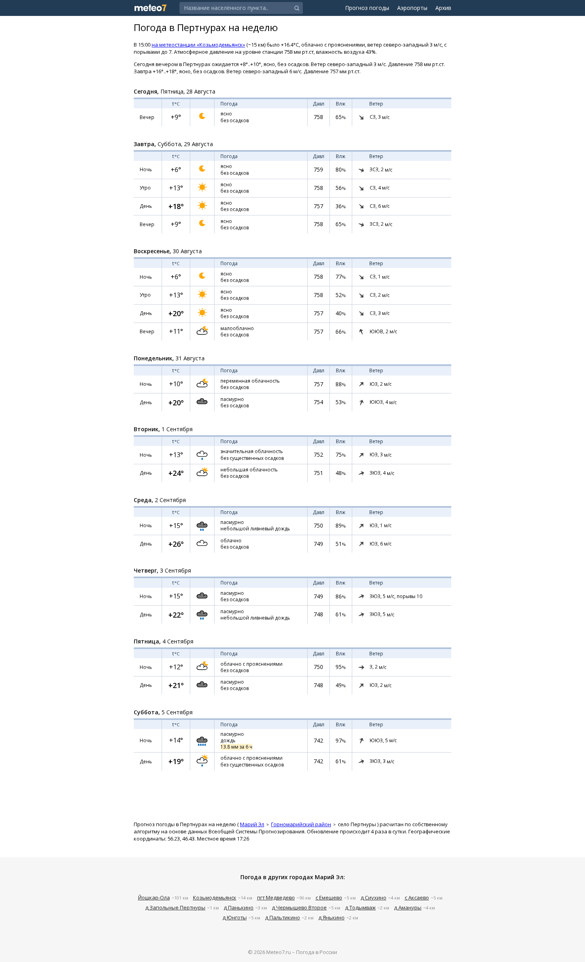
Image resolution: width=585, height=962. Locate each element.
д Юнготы (234, 917)
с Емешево (329, 897)
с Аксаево (417, 897)
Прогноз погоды (367, 8)
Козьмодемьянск (214, 897)
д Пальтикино (282, 917)
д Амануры (407, 907)
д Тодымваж (360, 907)
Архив (443, 8)
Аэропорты (412, 8)
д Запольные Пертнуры (175, 907)
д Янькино (331, 917)
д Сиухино (373, 897)
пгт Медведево (276, 897)
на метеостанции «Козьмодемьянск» (198, 44)
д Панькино (239, 907)
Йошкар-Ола (154, 897)
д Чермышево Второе (299, 907)
